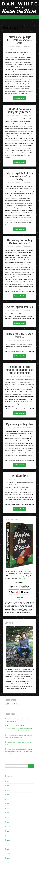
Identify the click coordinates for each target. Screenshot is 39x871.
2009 (8, 853)
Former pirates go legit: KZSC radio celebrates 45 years (19, 40)
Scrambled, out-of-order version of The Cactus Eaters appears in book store (20, 370)
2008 (8, 858)
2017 (8, 817)
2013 (8, 835)
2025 (8, 781)
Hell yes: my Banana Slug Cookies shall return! (19, 241)
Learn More (22, 578)
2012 (8, 840)
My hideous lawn (19, 475)
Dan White (18, 46)
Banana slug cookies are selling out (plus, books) (19, 110)
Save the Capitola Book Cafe (19, 307)
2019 (8, 808)
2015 (8, 826)
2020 (8, 804)
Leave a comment (27, 46)
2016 (8, 822)
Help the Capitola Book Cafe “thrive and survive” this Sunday (19, 176)
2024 (8, 786)
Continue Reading (19, 98)
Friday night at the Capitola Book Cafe (19, 335)
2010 (8, 849)
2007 (8, 862)
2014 (8, 831)
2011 (8, 844)
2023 (8, 790)
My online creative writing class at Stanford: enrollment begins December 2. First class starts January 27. (18, 751)
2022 (8, 795)
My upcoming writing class (19, 424)
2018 (8, 813)
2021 (8, 799)
